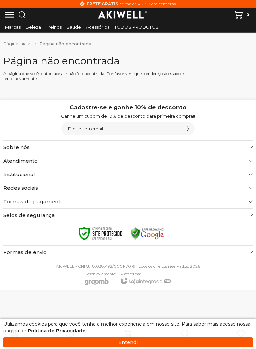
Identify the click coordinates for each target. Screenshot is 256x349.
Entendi (128, 342)
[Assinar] (188, 128)
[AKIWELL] (122, 15)
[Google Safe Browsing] (147, 233)
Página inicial (17, 43)
